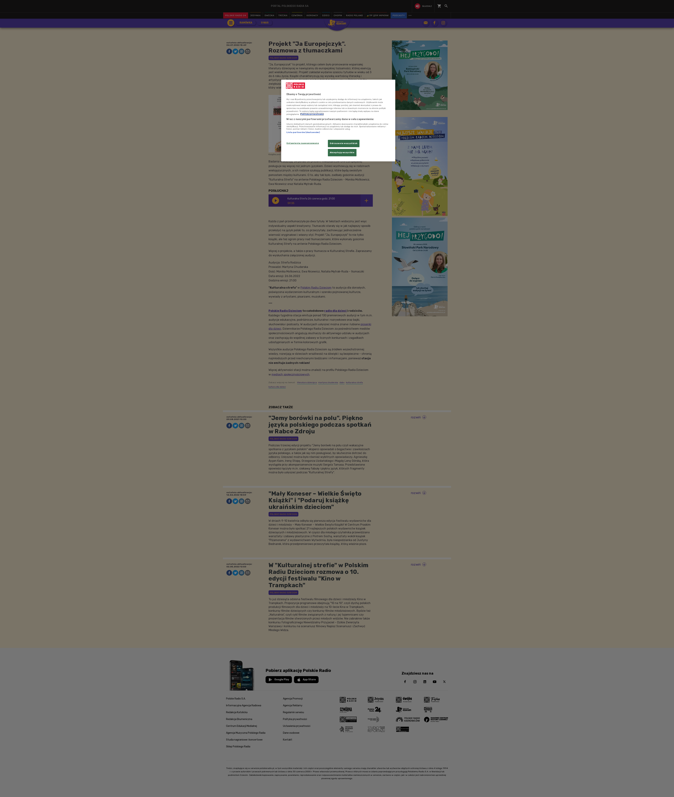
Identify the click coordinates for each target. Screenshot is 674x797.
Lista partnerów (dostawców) (303, 132)
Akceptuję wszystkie (342, 152)
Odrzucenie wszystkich (344, 143)
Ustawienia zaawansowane (302, 143)
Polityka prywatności (312, 114)
